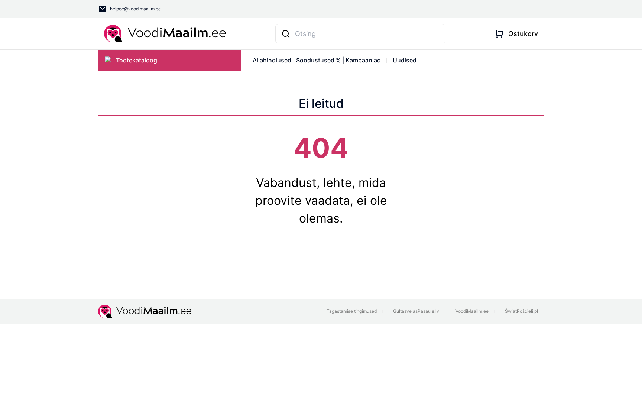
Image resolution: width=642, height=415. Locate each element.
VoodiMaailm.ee (472, 311)
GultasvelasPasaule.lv (416, 311)
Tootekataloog (136, 60)
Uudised (404, 60)
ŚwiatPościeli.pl (521, 311)
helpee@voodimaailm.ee (135, 9)
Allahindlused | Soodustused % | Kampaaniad (317, 60)
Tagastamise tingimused (352, 311)
